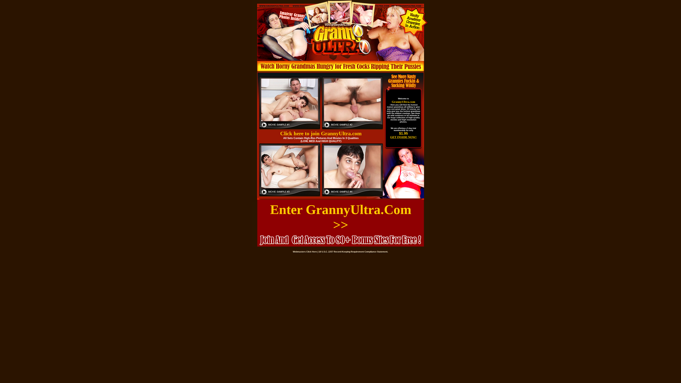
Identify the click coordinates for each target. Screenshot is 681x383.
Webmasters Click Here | (306, 252)
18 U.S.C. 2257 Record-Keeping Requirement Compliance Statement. (353, 252)
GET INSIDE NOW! (403, 137)
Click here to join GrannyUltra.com (321, 133)
